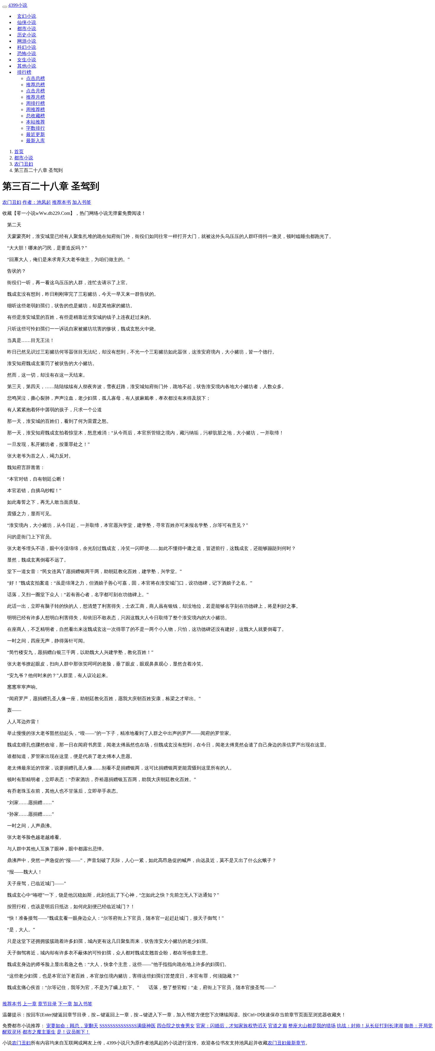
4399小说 (17, 5)
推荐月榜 (35, 97)
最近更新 (35, 134)
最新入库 (35, 140)
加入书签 (81, 202)
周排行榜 (35, 103)
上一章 (29, 1003)
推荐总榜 (35, 84)
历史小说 (26, 34)
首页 (19, 151)
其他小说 (26, 65)
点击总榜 (35, 78)
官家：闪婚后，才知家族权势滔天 (231, 1025)
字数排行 (35, 128)
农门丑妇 (23, 164)
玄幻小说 (26, 16)
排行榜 (24, 72)
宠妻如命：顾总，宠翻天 (72, 1025)
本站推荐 (35, 121)
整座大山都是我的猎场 (312, 1025)
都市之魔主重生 (39, 1031)
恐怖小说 (26, 53)
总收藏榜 (35, 115)
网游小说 (26, 41)
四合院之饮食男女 (176, 1025)
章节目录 (47, 1003)
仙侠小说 (26, 22)
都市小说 (26, 28)
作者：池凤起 (36, 202)
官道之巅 (277, 1025)
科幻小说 (26, 47)
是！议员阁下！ (73, 1031)
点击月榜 (35, 90)
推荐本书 (61, 202)
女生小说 (26, 59)
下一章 (65, 1003)
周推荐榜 (35, 109)
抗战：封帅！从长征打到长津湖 (370, 1025)
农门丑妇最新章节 (286, 1042)
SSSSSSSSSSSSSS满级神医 (127, 1025)
